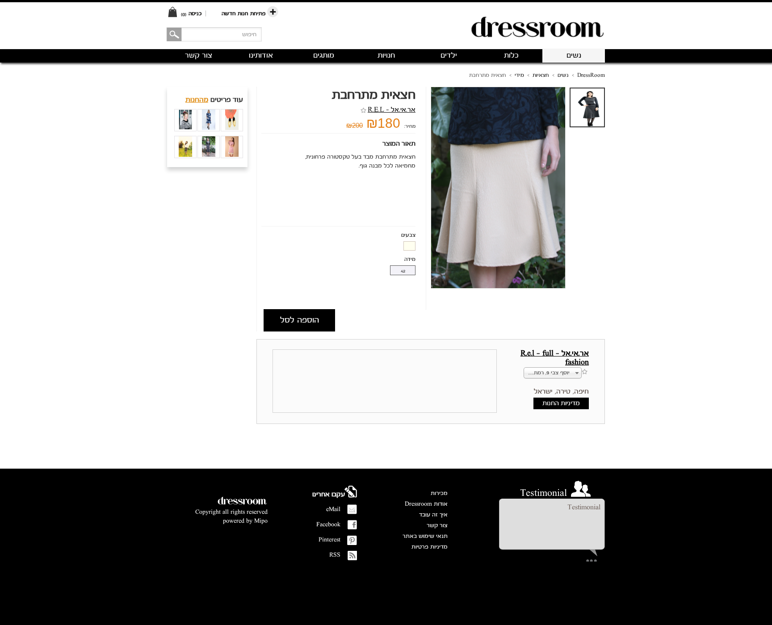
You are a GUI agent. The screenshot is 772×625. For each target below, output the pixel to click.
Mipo (261, 521)
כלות (511, 55)
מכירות (439, 493)
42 (403, 271)
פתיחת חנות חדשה (244, 14)
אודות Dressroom (426, 504)
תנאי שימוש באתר (425, 536)
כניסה (195, 14)
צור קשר (437, 526)
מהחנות (196, 100)
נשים (573, 55)
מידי (519, 75)
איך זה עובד (433, 515)
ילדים (449, 55)
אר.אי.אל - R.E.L (391, 109)
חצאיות (541, 75)
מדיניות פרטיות (429, 547)
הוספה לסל (299, 320)
